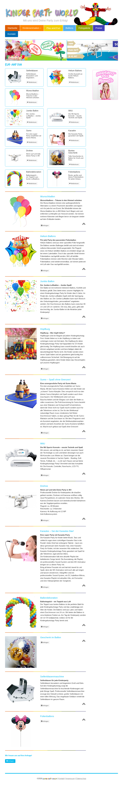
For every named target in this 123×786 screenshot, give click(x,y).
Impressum (70, 778)
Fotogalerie (84, 28)
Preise (98, 28)
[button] (13, 50)
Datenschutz (81, 778)
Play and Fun (53, 28)
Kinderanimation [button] (31, 28)
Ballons (69, 28)
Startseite (12, 28)
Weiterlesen (32, 82)
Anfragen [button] (45, 225)
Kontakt (11, 34)
